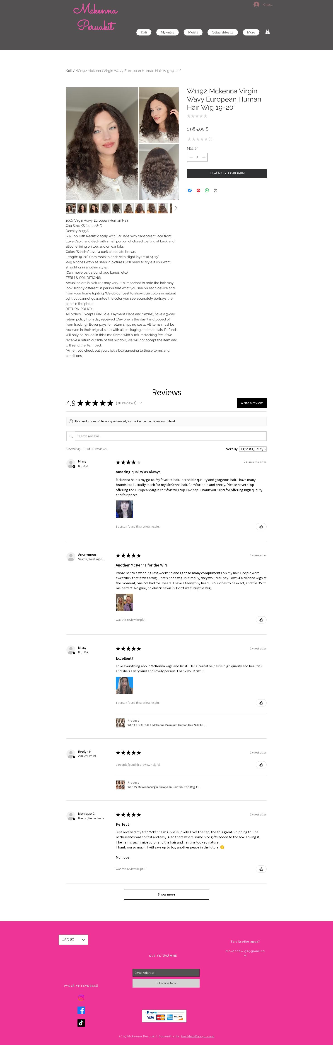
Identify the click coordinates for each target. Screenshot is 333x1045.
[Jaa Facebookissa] (190, 190)
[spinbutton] (197, 157)
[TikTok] (81, 1023)
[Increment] (204, 157)
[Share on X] (215, 190)
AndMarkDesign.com (197, 1036)
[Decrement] (191, 157)
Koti (69, 71)
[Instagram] (81, 997)
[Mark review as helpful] (261, 526)
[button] (267, 31)
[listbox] (73, 940)
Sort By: (232, 449)
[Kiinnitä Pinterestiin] (198, 190)
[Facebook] (81, 1010)
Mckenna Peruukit (95, 19)
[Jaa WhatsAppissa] (207, 190)
